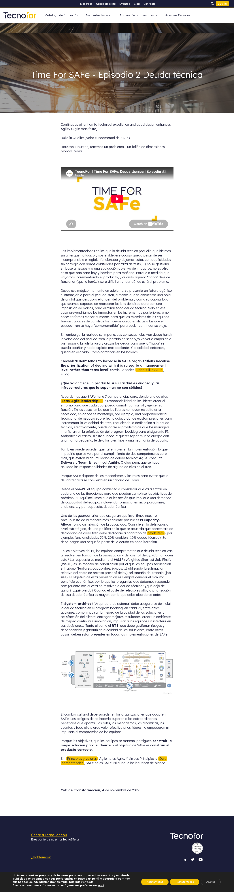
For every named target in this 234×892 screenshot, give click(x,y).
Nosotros (86, 3)
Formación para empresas (138, 15)
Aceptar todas (155, 882)
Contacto (150, 3)
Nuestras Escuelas (177, 15)
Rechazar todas (185, 882)
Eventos (124, 3)
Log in (222, 3)
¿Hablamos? (41, 857)
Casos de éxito (106, 3)
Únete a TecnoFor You (49, 835)
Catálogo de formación (61, 15)
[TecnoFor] (19, 15)
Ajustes (210, 882)
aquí (101, 885)
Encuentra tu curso (99, 15)
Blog (137, 3)
